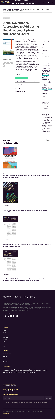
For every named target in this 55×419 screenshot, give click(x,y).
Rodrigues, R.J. (45, 81)
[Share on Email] (4, 65)
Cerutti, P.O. (46, 65)
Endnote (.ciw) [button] (20, 91)
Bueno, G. (44, 67)
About (39, 2)
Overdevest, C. (45, 79)
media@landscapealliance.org (10, 390)
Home (4, 330)
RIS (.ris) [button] (18, 88)
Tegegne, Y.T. (48, 84)
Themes (5, 356)
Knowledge (10, 9)
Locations (5, 339)
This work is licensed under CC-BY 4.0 (25, 81)
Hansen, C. (44, 73)
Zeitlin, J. (45, 90)
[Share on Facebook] (4, 63)
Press (4, 346)
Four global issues (7, 353)
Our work (5, 335)
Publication (6, 18)
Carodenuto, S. (45, 68)
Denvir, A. (49, 71)
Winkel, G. (44, 88)
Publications (18, 9)
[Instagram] (12, 63)
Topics (4, 358)
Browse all (49, 140)
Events (4, 343)
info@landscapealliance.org (9, 385)
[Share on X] (6, 63)
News (4, 341)
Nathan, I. (44, 78)
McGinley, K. (45, 76)
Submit (48, 398)
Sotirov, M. (44, 82)
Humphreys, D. (45, 74)
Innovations (5, 361)
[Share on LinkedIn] (9, 63)
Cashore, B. (45, 64)
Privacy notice (6, 413)
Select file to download (21, 78)
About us (5, 332)
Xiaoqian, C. (45, 70)
